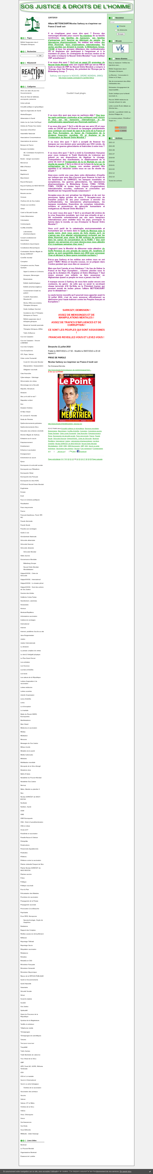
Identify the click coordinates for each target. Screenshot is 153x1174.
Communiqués (25, 224)
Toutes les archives (115, 180)
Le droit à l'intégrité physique (30, 654)
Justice (22, 639)
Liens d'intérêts (25, 699)
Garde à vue (24, 532)
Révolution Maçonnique (28, 972)
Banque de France (26, 145)
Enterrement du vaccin (28, 457)
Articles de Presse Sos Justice (30, 126)
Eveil (22, 496)
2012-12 (112, 173)
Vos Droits (23, 1126)
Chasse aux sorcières (27, 205)
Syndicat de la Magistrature (29, 1020)
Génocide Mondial (29, 552)
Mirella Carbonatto (26, 755)
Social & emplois (26, 999)
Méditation (24, 735)
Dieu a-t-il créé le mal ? (28, 396)
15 (80, 459)
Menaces (23, 739)
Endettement (24, 446)
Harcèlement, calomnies (28, 601)
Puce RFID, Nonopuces (28, 916)
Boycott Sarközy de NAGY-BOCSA (32, 186)
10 (68, 459)
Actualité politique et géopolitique (31, 107)
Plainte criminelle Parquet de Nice (32, 864)
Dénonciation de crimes (28, 381)
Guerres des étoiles (27, 593)
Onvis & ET (24, 830)
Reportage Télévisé (27, 941)
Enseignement (25, 454)
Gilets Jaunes (25, 556)
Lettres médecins (26, 687)
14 (77, 459)
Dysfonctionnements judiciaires (31, 423)
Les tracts (23, 673)
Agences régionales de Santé (30, 111)
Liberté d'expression (27, 695)
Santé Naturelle (25, 983)
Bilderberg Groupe (29, 563)
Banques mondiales (27, 149)
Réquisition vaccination (28, 949)
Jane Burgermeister (27, 635)
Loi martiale (24, 710)
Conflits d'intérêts (26, 228)
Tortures (23, 1039)
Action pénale (25, 103)
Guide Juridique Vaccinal (31, 309)
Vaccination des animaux (29, 1091)
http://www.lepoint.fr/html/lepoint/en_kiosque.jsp (65, 424)
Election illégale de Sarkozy (29, 435)
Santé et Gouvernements (29, 980)
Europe (23, 492)
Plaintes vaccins (26, 874)
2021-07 (112, 154)
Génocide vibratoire (27, 548)
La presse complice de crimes (30, 650)
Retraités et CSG (26, 960)
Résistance (24, 953)
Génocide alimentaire (27, 540)
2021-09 (112, 146)
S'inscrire (122, 26)
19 (88, 459)
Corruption (24, 261)
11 (71, 459)
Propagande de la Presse (29, 901)
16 (82, 459)
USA (22, 1072)
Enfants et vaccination (28, 450)
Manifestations (25, 720)
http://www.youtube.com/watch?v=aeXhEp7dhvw (76, 78)
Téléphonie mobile (26, 1028)
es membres (86, 36)
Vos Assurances (25, 1122)
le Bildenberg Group (94, 47)
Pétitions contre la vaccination (30, 860)
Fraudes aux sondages (28, 529)
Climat (22, 208)
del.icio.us (61, 451)
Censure (23, 197)
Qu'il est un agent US (80, 62)
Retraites (23, 957)
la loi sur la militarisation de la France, (76, 165)
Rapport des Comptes (28, 930)
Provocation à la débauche (29, 908)
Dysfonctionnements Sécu (29, 427)
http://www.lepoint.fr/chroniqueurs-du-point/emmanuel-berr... (69, 370)
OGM (22, 811)
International (24, 624)
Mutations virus (25, 770)
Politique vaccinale (26, 885)
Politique (23, 882)
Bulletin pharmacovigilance (32, 287)
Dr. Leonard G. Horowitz (28, 415)
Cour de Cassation (26, 337)
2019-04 (112, 157)
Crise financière (25, 373)
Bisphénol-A (24, 174)
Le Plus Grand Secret (27, 658)
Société (23, 1003)
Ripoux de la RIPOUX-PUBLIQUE (32, 976)
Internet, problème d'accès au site (32, 631)
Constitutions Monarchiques (30, 248)
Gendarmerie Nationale (28, 536)
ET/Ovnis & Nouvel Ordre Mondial (32, 484)
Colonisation (24, 220)
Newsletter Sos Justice (28, 781)
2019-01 (112, 165)
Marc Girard (24, 724)
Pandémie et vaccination (29, 833)
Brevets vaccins (25, 193)
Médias (22, 732)
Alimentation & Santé (27, 118)
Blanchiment (24, 178)
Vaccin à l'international (28, 1080)
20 (91, 459)
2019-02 (112, 161)
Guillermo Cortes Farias (28, 597)
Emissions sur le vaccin (28, 438)
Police (22, 878)
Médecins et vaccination (28, 728)
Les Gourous (24, 666)
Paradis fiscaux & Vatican (29, 837)
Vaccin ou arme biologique (29, 1084)
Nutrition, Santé (25, 807)
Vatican (23, 1099)
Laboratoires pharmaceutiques (81, 441)
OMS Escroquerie (26, 818)
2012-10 (112, 177)
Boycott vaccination (27, 189)
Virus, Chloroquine (26, 1114)
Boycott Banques (26, 182)
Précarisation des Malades (29, 893)
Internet (23, 627)
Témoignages (25, 1032)
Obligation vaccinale (30, 369)
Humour (23, 608)
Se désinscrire (122, 30)
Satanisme (24, 987)
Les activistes (25, 662)
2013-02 (112, 169)
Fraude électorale (26, 521)
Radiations (24, 926)
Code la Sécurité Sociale (29, 212)
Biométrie (23, 170)
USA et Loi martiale (27, 1076)
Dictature (23, 392)
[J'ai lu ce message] (150, 1171)
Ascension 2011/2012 (28, 130)
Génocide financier (26, 544)
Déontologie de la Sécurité (29, 385)
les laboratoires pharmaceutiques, (76, 41)
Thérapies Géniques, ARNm (33, 329)
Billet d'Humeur (25, 166)
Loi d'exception (25, 706)
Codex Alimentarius (27, 216)
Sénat (22, 995)
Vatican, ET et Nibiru (27, 1103)
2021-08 (112, 150)
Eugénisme (24, 488)
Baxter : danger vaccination (29, 159)
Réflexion (23, 938)
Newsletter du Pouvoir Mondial (30, 777)
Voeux (22, 1118)
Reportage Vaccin (26, 945)
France (22, 511)
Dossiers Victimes (26, 408)
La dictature (24, 647)
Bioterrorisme (27, 279)
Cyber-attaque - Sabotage (29, 377)
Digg (74, 451)
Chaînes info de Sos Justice (30, 201)
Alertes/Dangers (26, 114)
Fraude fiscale (25, 525)
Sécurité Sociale (26, 991)
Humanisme (24, 605)
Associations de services (28, 141)
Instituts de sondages (27, 620)
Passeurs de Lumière (27, 1156)
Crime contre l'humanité (28, 358)
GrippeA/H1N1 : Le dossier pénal (31, 583)
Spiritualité (24, 1010)
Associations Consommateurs (30, 137)
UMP (22, 1062)
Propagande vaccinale (28, 905)
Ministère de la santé (27, 751)
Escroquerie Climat (26, 473)
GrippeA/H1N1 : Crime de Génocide (79, 438)
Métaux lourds (25, 747)
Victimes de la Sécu (27, 1107)
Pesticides (23, 853)
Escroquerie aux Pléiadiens (29, 469)
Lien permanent (86, 448)
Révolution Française (27, 964)
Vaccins (23, 1095)
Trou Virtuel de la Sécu (28, 1058)
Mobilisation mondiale (27, 762)
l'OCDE (51, 49)
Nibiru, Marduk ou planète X (30, 789)
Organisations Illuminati (28, 1152)
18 (86, 459)
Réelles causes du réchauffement (32, 934)
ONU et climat (25, 826)
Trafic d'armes (25, 1051)
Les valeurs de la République (30, 677)
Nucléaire (23, 803)
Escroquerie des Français (29, 477)
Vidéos (22, 1111)
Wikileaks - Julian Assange (29, 1134)
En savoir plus (125, 1171)
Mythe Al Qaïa (25, 774)
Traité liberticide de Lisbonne (30, 1055)
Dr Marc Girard (25, 412)
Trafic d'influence (29, 333)
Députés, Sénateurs (27, 389)
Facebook (83, 451)
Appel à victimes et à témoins (33, 271)
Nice (21, 793)
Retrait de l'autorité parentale (33, 325)
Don (21, 404)
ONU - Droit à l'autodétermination (31, 822)
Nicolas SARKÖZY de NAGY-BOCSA (68, 443)
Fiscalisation (24, 503)
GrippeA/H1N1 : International (30, 579)
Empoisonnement (26, 442)
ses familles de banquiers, (75, 38)
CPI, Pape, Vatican (27, 354)
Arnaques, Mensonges (31, 275)
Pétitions (23, 856)
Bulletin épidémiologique (31, 283)
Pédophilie (24, 841)
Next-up (23, 785)
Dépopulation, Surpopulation (33, 366)
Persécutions (24, 845)
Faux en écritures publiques (30, 500)
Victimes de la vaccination (32, 1087)
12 (73, 459)
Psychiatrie (24, 912)
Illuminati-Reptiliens (27, 612)
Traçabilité (23, 1047)
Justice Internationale (27, 643)
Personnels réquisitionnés (29, 849)
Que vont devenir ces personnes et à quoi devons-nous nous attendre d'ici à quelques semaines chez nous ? (76, 242)
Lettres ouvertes (26, 691)
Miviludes (23, 758)
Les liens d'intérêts (26, 670)
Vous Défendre (25, 1130)
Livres (22, 702)
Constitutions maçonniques (29, 244)
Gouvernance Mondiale (28, 559)
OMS (22, 814)
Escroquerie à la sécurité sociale (31, 465)
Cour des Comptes (26, 347)
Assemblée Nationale (27, 133)
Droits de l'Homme (26, 419)
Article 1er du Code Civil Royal (30, 122)
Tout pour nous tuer (27, 1043)
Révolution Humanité (27, 968)
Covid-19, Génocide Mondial (33, 362)
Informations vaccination (28, 616)
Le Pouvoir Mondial (27, 1148)
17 (84, 459)
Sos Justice (24, 1006)
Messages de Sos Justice (29, 743)
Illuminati (23, 1145)
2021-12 (112, 142)
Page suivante (97, 459)
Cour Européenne (26, 350)
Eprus (22, 461)
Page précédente (54, 459)
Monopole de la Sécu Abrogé (30, 766)
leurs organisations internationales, (83, 44)
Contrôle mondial (26, 257)
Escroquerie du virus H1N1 (29, 480)
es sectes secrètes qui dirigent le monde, (76, 45)
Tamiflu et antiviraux (27, 1024)
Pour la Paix (24, 889)
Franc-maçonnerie (26, 507)
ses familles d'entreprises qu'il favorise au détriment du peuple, (76, 39)
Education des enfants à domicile (31, 431)
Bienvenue (24, 163)
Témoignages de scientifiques (30, 1035)
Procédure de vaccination (29, 897)
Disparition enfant (26, 400)
